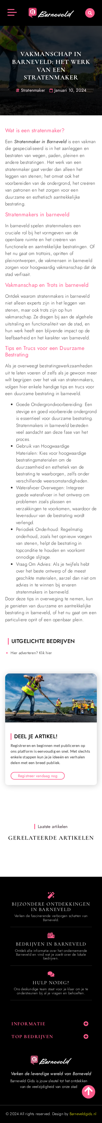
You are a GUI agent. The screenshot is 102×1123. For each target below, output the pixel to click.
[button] (90, 13)
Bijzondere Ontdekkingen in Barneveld (51, 906)
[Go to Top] (88, 1091)
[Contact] (51, 974)
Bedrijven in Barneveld (51, 944)
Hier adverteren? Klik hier (31, 653)
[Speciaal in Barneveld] (51, 895)
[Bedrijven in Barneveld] (51, 935)
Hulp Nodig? (51, 983)
